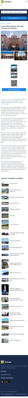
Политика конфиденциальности (7, 394)
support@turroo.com (6, 374)
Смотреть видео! (5, 104)
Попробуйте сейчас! (18, 102)
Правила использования (21, 394)
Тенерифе (8, 23)
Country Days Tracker (6, 99)
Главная (3, 23)
